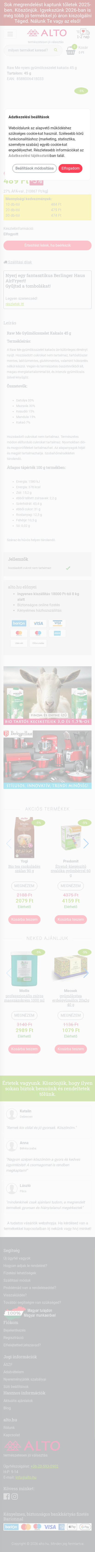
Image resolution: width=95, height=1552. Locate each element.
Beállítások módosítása (34, 168)
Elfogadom (71, 168)
